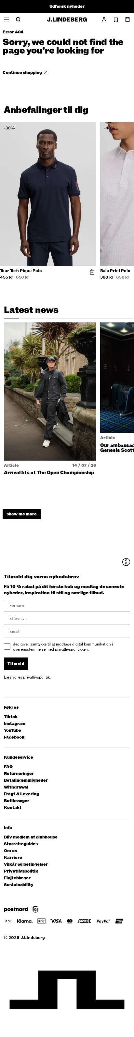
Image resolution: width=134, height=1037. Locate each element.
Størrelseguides (21, 844)
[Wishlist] (116, 19)
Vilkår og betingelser (26, 864)
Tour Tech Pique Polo (21, 271)
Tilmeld (16, 663)
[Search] (18, 19)
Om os (10, 851)
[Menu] (6, 19)
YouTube (12, 731)
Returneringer (19, 774)
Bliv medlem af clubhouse (30, 837)
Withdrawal (16, 787)
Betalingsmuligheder (26, 780)
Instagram (14, 724)
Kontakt (12, 808)
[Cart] (127, 19)
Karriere (13, 858)
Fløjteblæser (17, 878)
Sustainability (19, 885)
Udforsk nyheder (66, 6)
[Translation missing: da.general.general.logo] (67, 19)
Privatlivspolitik (21, 871)
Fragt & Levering (21, 794)
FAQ (8, 767)
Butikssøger (16, 801)
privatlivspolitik (36, 677)
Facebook (14, 737)
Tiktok (11, 717)
